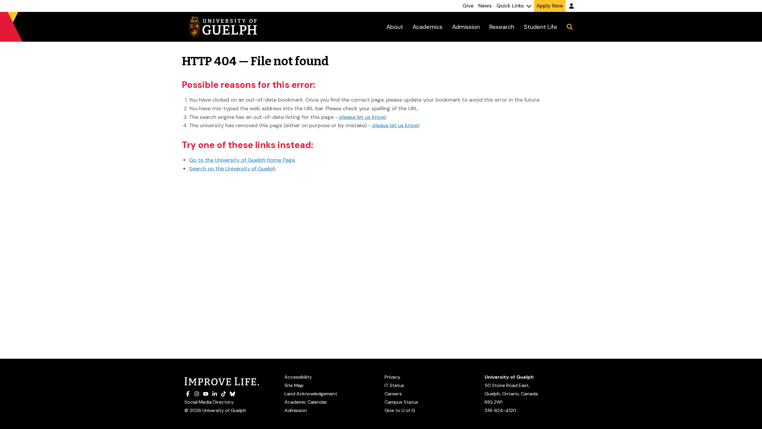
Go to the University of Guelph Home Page (242, 160)
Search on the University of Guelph (232, 168)
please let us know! (362, 117)
